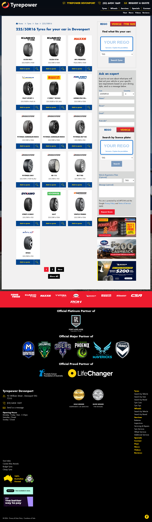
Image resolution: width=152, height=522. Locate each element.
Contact (146, 8)
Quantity (127, 91)
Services (125, 8)
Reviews (146, 13)
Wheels (113, 8)
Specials (136, 8)
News (131, 13)
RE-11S (54, 175)
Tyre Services (139, 429)
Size (100, 91)
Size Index (7, 461)
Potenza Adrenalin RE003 (28, 137)
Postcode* (103, 121)
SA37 (54, 214)
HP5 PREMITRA (80, 60)
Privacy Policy (110, 203)
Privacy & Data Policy (16, 518)
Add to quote (25, 69)
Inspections (138, 423)
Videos (138, 13)
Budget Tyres (7, 466)
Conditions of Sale (29, 518)
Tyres (104, 8)
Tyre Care (138, 402)
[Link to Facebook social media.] (147, 517)
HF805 (28, 253)
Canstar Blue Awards (11, 464)
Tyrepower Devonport (80, 3)
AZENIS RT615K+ (80, 98)
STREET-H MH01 (28, 214)
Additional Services (141, 435)
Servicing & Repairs (141, 426)
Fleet (125, 13)
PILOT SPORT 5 (28, 98)
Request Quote (106, 212)
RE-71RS (80, 175)
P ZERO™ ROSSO (54, 98)
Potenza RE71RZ (80, 137)
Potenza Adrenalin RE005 (54, 137)
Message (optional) (106, 185)
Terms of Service (125, 203)
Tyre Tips (137, 405)
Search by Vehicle (141, 394)
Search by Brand (140, 400)
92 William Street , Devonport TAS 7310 (22, 397)
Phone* (101, 106)
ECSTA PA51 (28, 60)
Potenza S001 (28, 175)
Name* (102, 98)
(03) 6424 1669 (111, 3)
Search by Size (140, 397)
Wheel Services (140, 432)
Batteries (137, 420)
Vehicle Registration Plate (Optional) (108, 176)
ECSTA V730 (54, 60)
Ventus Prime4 (80, 214)
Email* (101, 113)
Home (20, 23)
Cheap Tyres (7, 469)
